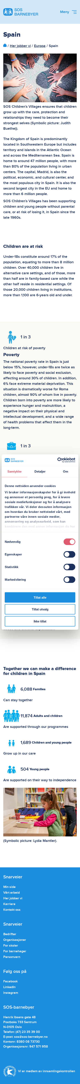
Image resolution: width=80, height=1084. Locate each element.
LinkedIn (9, 987)
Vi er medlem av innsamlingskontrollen (46, 1071)
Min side (9, 887)
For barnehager (14, 951)
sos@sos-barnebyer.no (31, 1037)
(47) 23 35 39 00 (28, 1032)
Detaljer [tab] (40, 471)
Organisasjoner (14, 940)
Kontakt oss (12, 910)
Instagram (10, 993)
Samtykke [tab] (14, 471)
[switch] (69, 554)
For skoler (10, 946)
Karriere (9, 904)
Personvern (11, 957)
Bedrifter (9, 934)
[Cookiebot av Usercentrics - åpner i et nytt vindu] (57, 460)
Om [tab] (65, 471)
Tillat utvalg (40, 609)
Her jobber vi (20, 46)
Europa (40, 46)
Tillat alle (40, 597)
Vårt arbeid (11, 893)
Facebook (10, 981)
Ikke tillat (40, 621)
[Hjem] (5, 46)
